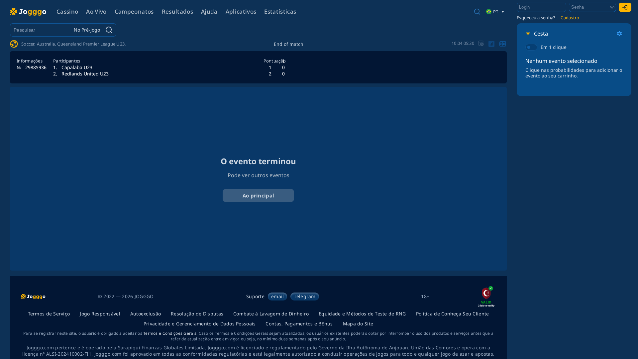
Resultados (177, 11)
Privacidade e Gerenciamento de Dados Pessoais (200, 323)
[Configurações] (619, 33)
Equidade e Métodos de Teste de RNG (362, 313)
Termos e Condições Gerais (169, 333)
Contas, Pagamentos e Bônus (299, 323)
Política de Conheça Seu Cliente (452, 313)
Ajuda (209, 11)
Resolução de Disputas (197, 313)
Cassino (67, 11)
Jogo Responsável (100, 313)
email (277, 296)
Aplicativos (241, 11)
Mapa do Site (358, 323)
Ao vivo (96, 11)
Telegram (304, 296)
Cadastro (570, 18)
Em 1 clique (554, 47)
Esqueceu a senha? (536, 18)
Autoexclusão (145, 313)
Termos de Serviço (49, 313)
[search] (477, 12)
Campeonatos (134, 11)
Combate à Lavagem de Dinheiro (271, 313)
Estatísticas (280, 11)
